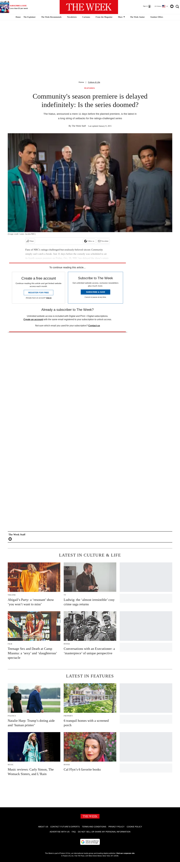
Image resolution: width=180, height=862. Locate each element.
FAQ (74, 832)
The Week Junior (137, 17)
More (120, 17)
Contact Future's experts (65, 827)
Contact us (94, 325)
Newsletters (72, 17)
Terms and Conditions (94, 827)
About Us (43, 827)
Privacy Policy (116, 827)
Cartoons (86, 17)
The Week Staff (79, 126)
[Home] (18, 17)
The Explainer (29, 17)
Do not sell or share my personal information (104, 832)
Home (81, 82)
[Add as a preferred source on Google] (90, 842)
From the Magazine (104, 17)
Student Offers (156, 17)
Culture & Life (94, 82)
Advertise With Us (59, 832)
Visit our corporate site (125, 853)
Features (89, 88)
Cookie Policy (134, 827)
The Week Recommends (51, 17)
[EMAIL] (10, 539)
